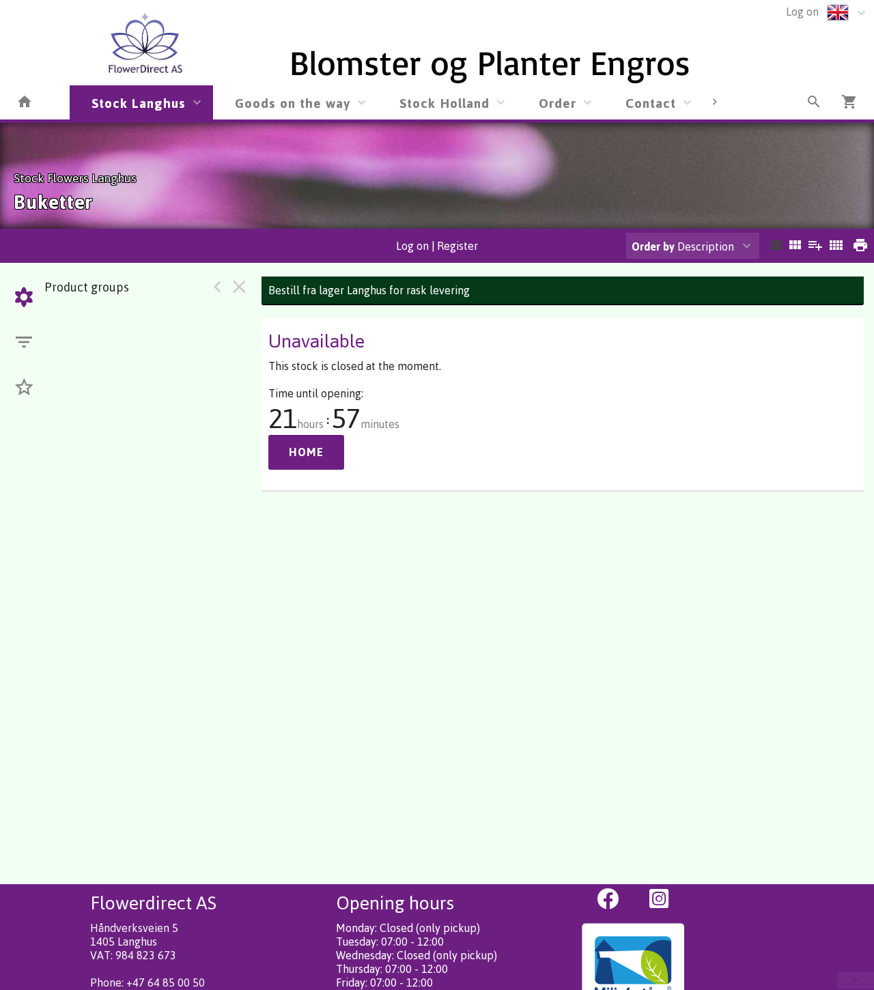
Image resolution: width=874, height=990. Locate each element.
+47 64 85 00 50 (165, 982)
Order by (653, 246)
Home (306, 452)
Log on (802, 11)
